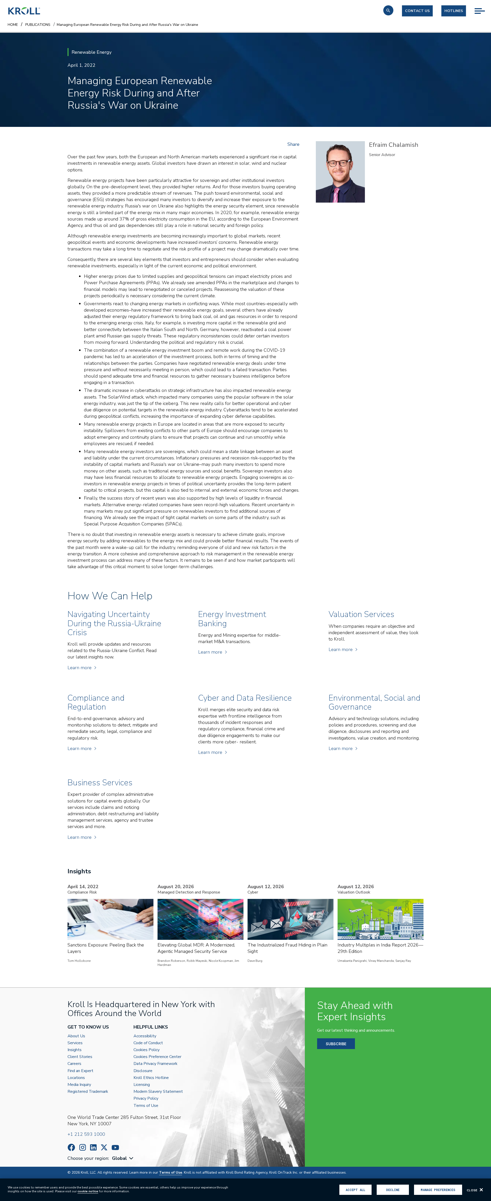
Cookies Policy (146, 1050)
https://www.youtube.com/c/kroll (115, 1147)
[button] (388, 10)
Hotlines (453, 10)
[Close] (481, 1190)
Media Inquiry (79, 1084)
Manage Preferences (438, 1190)
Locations (76, 1077)
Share (293, 144)
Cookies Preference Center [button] (157, 1056)
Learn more (80, 668)
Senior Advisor (382, 155)
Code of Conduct (148, 1043)
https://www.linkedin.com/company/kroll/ (93, 1147)
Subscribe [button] (336, 1044)
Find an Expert (80, 1070)
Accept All (355, 1190)
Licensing (141, 1084)
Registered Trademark (88, 1091)
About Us (76, 1036)
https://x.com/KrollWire (104, 1147)
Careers (74, 1063)
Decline (392, 1190)
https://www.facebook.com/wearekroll (71, 1147)
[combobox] (123, 1158)
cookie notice (87, 1191)
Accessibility (144, 1036)
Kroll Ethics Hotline (151, 1077)
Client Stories (80, 1056)
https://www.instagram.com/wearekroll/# (82, 1147)
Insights (75, 1050)
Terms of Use (145, 1105)
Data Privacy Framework (155, 1063)
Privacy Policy (145, 1098)
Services (75, 1043)
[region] (245, 1189)
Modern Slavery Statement (158, 1091)
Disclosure (142, 1070)
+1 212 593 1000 (86, 1134)
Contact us (417, 10)
